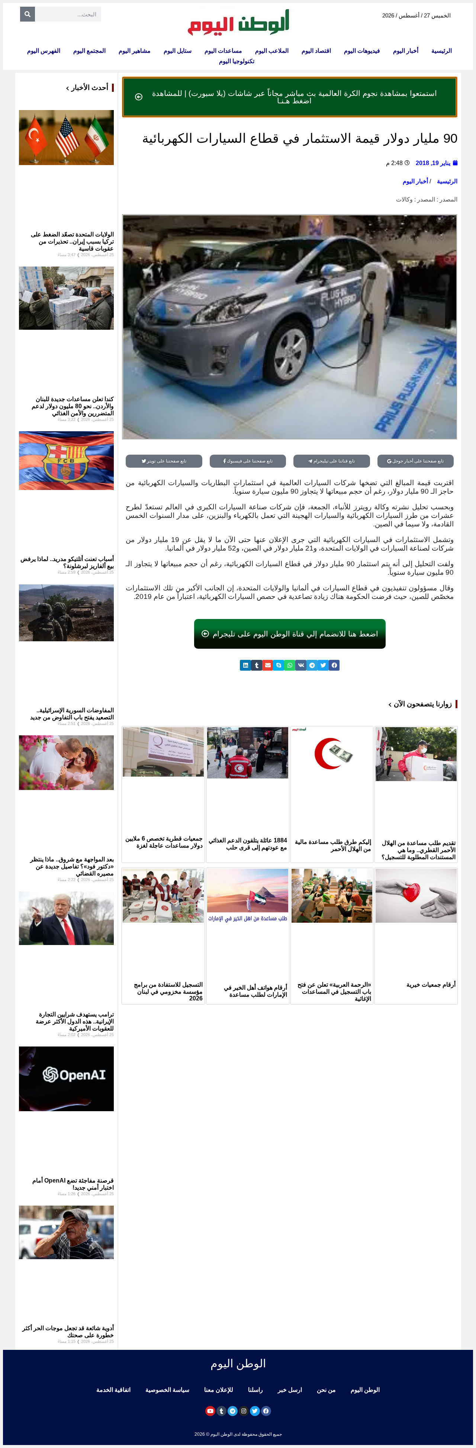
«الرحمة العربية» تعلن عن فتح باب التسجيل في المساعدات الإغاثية (334, 991)
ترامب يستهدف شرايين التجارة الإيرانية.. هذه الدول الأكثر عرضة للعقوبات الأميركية (75, 1021)
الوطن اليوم (365, 1390)
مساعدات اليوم (223, 51)
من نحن (326, 1390)
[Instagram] (244, 1411)
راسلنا (255, 1390)
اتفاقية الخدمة (113, 1390)
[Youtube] (210, 1411)
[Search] (27, 14)
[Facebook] (266, 1411)
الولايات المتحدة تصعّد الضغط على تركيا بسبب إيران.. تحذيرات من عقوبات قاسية (72, 241)
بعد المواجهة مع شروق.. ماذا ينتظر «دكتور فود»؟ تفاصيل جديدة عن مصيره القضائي (72, 866)
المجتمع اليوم (89, 51)
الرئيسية (441, 51)
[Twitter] (255, 1411)
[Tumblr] (221, 1411)
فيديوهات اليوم (362, 51)
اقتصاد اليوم (316, 51)
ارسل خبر (290, 1390)
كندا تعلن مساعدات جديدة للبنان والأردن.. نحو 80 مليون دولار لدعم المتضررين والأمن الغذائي (73, 406)
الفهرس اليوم (43, 51)
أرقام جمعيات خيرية (431, 984)
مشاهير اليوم (135, 51)
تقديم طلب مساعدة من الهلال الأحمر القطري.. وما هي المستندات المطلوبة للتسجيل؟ (419, 850)
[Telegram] (233, 1411)
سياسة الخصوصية (167, 1390)
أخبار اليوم (405, 51)
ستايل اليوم (178, 51)
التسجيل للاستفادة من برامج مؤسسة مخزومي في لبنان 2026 (168, 991)
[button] (334, 665)
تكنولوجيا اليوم (236, 61)
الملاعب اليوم (272, 51)
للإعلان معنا (218, 1390)
